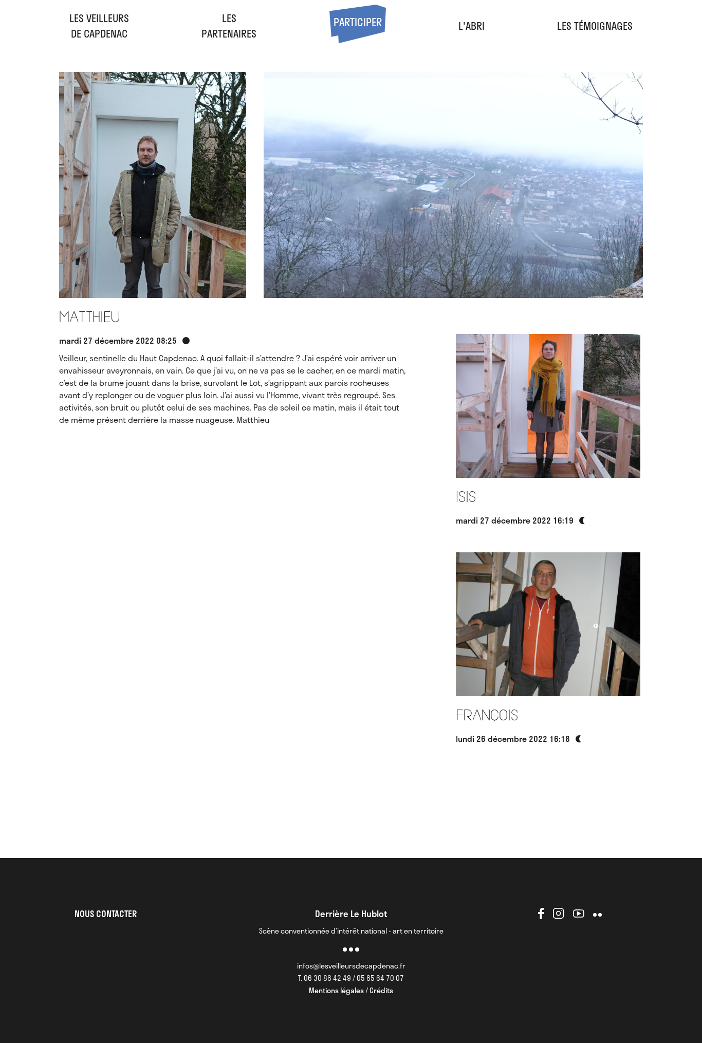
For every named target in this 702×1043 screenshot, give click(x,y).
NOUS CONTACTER (106, 913)
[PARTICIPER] (357, 39)
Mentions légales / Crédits (351, 990)
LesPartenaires (228, 25)
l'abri (471, 25)
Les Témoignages (595, 25)
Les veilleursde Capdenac (99, 25)
